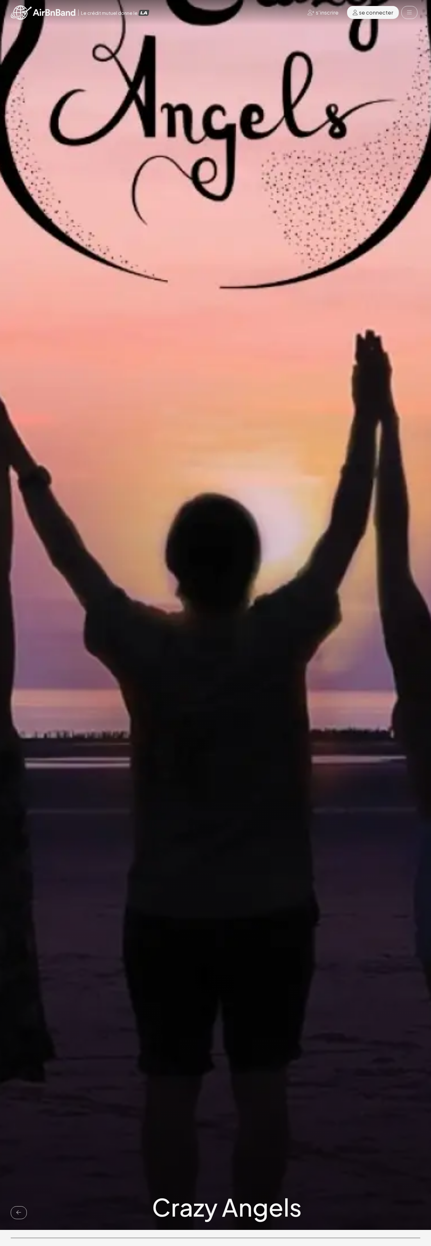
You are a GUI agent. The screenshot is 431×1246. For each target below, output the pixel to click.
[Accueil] (43, 12)
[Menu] (409, 12)
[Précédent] (19, 1212)
